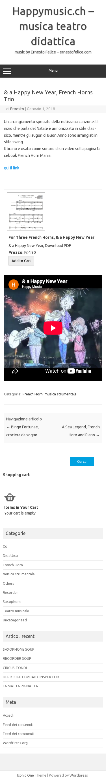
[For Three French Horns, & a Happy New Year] (25, 230)
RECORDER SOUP (17, 658)
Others (8, 583)
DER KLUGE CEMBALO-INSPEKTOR (31, 677)
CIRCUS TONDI (15, 668)
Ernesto (17, 109)
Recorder (10, 592)
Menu (53, 70)
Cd (5, 546)
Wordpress (79, 775)
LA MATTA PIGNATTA (20, 686)
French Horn (33, 394)
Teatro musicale (16, 611)
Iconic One (25, 775)
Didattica (10, 555)
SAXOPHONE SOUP (18, 649)
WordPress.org (15, 743)
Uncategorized (15, 620)
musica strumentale (61, 394)
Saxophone (12, 601)
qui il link (11, 168)
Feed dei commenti (18, 734)
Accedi (8, 715)
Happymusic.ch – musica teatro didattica (53, 26)
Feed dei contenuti (18, 725)
